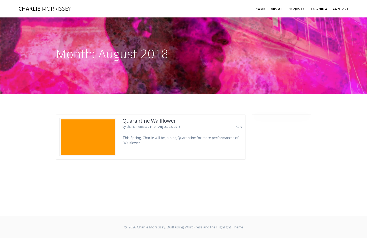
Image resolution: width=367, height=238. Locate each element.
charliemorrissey (138, 127)
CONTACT (341, 9)
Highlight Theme (229, 227)
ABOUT (276, 9)
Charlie (44, 8)
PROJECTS (296, 9)
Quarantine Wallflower (149, 120)
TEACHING (318, 9)
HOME (260, 9)
